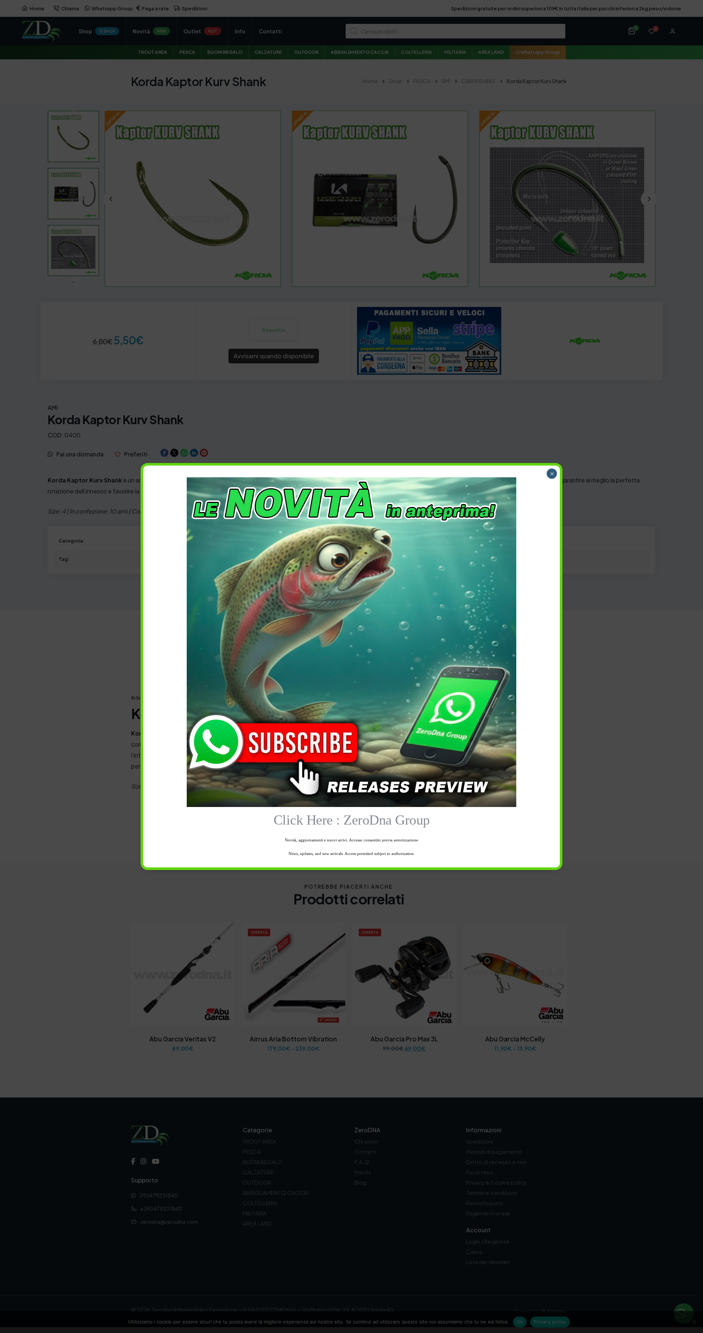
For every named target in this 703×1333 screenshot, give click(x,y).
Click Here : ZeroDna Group (352, 819)
